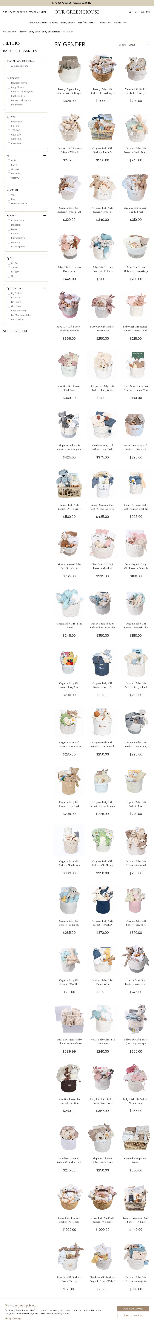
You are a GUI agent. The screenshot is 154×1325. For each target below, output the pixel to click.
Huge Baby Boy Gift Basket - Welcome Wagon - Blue (69, 1221)
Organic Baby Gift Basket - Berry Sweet (69, 685)
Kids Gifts (119, 22)
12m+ (14, 276)
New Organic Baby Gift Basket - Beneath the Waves (136, 568)
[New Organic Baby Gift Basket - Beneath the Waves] (136, 544)
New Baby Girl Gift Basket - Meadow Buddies (102, 568)
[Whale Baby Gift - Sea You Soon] (102, 1020)
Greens (15, 169)
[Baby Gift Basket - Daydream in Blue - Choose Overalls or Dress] (102, 247)
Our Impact (9, 12)
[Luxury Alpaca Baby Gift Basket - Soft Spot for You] (69, 69)
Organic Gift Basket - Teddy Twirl (136, 209)
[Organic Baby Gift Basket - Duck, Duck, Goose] (136, 128)
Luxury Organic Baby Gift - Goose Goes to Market (102, 508)
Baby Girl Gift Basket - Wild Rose (69, 387)
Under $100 (17, 121)
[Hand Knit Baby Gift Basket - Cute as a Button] (136, 426)
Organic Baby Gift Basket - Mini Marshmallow (136, 805)
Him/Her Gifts (85, 22)
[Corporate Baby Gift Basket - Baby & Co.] (102, 366)
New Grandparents (21, 100)
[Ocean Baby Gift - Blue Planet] (69, 604)
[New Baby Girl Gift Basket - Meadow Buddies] (102, 544)
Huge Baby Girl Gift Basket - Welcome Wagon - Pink (102, 1221)
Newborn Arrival (19, 82)
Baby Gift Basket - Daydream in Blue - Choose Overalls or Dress (102, 272)
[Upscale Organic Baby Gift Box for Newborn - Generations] (69, 1020)
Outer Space (18, 246)
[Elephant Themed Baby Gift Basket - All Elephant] (69, 1138)
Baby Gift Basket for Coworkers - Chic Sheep (69, 1102)
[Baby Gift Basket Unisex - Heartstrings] (136, 247)
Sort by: (122, 45)
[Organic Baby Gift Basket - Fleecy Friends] (102, 782)
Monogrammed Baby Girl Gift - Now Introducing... (69, 568)
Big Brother (17, 293)
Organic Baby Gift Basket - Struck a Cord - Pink (136, 924)
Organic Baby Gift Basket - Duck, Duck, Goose (136, 152)
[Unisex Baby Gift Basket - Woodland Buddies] (136, 960)
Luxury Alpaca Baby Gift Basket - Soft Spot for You (69, 92)
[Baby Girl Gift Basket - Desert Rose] (102, 307)
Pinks (13, 160)
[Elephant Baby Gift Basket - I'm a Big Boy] (69, 426)
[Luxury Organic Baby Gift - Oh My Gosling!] (136, 485)
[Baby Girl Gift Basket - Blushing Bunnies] (69, 307)
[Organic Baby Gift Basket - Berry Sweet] (69, 663)
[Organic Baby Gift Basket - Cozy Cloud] (136, 663)
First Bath (16, 301)
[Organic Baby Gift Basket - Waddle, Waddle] (69, 960)
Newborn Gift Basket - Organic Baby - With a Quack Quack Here (102, 1281)
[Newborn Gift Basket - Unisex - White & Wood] (69, 128)
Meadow (15, 242)
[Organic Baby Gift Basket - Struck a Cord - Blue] (102, 901)
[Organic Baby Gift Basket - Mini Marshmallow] (136, 782)
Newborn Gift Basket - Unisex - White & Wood (69, 152)
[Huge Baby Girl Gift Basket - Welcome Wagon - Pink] (102, 1198)
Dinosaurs (16, 224)
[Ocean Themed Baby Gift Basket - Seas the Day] (102, 604)
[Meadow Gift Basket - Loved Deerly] (69, 1257)
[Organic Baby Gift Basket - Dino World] (102, 723)
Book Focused (18, 310)
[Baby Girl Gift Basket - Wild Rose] (69, 366)
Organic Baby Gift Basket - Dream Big (135, 744)
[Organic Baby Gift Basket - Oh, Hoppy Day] (102, 841)
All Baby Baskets (19, 65)
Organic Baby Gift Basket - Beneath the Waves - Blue (136, 627)
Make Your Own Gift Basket (43, 22)
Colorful (15, 177)
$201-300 (16, 134)
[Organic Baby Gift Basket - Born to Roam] (102, 663)
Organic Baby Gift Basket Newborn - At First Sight (69, 211)
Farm (14, 229)
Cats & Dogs (17, 220)
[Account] (136, 12)
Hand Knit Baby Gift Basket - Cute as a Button (135, 449)
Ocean (14, 233)
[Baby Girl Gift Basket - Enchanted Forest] (102, 1079)
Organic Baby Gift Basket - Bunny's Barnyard (102, 152)
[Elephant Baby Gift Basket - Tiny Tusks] (102, 426)
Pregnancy (17, 104)
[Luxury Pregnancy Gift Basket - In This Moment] (136, 1198)
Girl (13, 194)
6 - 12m (15, 271)
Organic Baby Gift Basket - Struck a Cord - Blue (102, 924)
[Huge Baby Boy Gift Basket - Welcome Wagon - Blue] (69, 1198)
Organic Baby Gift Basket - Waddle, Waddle (69, 984)
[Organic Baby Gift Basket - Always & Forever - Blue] (136, 1257)
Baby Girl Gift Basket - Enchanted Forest (102, 1100)
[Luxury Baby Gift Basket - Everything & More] (102, 69)
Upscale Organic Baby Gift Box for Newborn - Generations (69, 1043)
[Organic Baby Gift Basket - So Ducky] (69, 901)
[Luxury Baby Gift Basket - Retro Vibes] (69, 485)
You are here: (10, 31)
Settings (13, 1318)
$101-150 (15, 126)
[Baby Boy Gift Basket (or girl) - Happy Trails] (136, 1020)
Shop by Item (15, 331)
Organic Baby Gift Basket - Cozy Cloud (136, 685)
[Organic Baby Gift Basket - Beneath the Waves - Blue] (136, 604)
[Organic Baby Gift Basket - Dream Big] (136, 723)
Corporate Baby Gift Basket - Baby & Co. (102, 387)
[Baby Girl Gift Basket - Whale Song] (136, 1079)
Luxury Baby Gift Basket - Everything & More (102, 92)
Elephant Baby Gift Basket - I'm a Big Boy (69, 447)
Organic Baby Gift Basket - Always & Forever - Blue (136, 1281)
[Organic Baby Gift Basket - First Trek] (69, 782)
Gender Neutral (19, 203)
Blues (14, 164)
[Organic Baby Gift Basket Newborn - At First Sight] (69, 188)
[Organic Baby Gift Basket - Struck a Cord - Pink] (136, 901)
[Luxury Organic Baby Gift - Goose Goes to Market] (102, 485)
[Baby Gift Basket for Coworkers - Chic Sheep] (69, 1079)
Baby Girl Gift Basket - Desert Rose (102, 328)
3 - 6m (14, 267)
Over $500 (16, 143)
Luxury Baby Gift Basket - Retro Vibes (69, 506)
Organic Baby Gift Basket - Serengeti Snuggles (136, 865)
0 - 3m (14, 263)
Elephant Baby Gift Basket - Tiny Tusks (103, 447)
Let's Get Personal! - (71, 3)
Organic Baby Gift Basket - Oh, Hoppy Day (102, 865)
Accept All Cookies (133, 1308)
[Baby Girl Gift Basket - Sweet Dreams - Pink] (136, 307)
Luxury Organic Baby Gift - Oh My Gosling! (136, 506)
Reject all (133, 1315)
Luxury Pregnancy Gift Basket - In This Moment (136, 1221)
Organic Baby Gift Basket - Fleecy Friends (102, 803)
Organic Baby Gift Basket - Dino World (102, 744)
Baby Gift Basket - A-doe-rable (69, 269)
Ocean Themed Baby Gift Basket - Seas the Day (102, 627)
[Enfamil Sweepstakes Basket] (136, 1138)
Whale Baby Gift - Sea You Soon (102, 1041)
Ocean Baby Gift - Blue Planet (69, 625)
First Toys (16, 306)
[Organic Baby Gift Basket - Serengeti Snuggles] (136, 841)
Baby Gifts (67, 22)
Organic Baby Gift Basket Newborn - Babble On (102, 211)
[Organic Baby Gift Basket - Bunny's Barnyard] (102, 128)
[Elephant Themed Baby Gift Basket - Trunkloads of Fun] (102, 1138)
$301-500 (16, 139)
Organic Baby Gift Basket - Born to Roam (102, 687)
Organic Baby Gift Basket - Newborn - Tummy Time (69, 865)
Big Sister (16, 297)
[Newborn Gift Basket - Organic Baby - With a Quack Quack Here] (102, 1257)
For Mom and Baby (21, 315)
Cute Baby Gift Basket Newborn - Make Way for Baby (136, 389)
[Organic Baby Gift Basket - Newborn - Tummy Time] (69, 841)
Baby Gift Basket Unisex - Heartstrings (136, 269)
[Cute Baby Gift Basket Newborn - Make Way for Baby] (136, 366)
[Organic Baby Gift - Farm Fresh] (102, 960)
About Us (22, 12)
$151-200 (15, 130)
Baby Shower (18, 87)
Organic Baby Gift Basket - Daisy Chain (69, 744)
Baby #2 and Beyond (22, 91)
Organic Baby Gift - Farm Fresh (103, 982)
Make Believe (18, 237)
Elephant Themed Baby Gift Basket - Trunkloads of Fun (102, 1162)
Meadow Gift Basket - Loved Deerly (69, 1279)
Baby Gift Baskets (20, 51)
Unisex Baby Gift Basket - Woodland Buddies (135, 984)
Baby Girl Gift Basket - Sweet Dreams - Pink (135, 328)
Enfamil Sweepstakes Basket (136, 1160)
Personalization (38, 12)
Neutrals (15, 173)
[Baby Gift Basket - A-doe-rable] (69, 247)
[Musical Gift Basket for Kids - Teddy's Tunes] (136, 69)
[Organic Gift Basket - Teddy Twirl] (136, 188)
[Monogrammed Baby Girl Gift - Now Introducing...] (69, 544)
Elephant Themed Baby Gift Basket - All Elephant (69, 1162)
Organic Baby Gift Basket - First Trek (69, 803)
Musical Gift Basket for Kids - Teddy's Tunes (136, 92)
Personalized (17, 319)
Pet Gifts (104, 22)
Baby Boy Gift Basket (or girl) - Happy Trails (136, 1043)
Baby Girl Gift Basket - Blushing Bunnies (69, 328)
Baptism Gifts (18, 95)
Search (130, 12)
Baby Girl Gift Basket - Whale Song (135, 1100)
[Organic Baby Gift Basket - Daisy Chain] (69, 723)
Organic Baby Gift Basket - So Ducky (69, 922)
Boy (13, 199)
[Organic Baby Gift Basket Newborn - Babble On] (102, 188)
